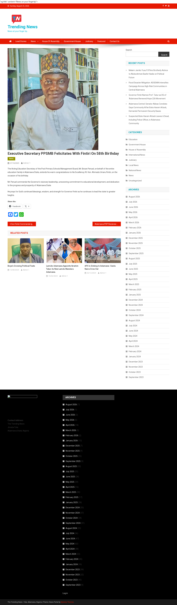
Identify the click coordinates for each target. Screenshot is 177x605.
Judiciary (89, 41)
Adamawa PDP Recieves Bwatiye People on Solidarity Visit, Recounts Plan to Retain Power (108, 224)
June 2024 (133, 331)
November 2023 (136, 367)
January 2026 (135, 233)
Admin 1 (26, 163)
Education (133, 139)
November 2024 (136, 305)
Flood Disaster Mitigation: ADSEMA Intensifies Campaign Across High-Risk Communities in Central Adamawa (148, 86)
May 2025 (133, 274)
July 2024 (133, 326)
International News (137, 155)
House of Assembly (50, 41)
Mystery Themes (67, 602)
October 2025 (135, 248)
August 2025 (134, 258)
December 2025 (136, 238)
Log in (65, 593)
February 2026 (135, 228)
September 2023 (136, 377)
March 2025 (134, 284)
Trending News (23, 26)
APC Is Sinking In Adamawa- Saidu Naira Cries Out (100, 267)
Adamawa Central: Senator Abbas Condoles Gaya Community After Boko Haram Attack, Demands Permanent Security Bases (148, 107)
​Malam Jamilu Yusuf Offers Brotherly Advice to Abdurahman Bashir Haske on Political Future (148, 74)
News (33, 41)
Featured (101, 41)
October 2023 (135, 372)
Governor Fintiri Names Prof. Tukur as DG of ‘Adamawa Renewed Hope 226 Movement (147, 97)
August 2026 (134, 197)
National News (135, 170)
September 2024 (136, 315)
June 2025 (133, 269)
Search (129, 50)
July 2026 (133, 202)
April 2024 (133, 341)
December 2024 (136, 300)
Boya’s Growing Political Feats (21, 266)
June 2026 (133, 207)
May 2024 (133, 336)
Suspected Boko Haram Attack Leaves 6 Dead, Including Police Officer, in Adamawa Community (149, 119)
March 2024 (134, 346)
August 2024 (134, 320)
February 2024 (135, 351)
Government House (72, 41)
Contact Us (114, 41)
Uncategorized (135, 181)
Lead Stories (20, 41)
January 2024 (135, 356)
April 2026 (133, 217)
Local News (134, 165)
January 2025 (135, 295)
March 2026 (134, 222)
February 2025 (135, 289)
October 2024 (135, 310)
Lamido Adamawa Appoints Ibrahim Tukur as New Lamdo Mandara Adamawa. (62, 269)
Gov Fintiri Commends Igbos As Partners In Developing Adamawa (23, 224)
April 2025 (133, 279)
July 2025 (133, 264)
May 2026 (133, 212)
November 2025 (136, 243)
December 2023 (136, 362)
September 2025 (136, 253)
